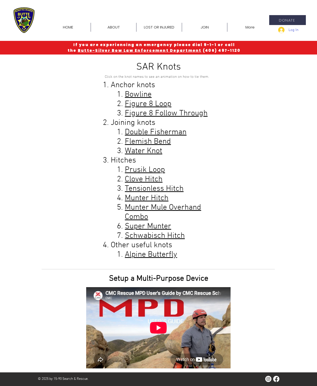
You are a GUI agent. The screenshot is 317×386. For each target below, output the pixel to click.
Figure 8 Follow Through (166, 113)
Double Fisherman (155, 132)
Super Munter (148, 226)
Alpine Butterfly (151, 254)
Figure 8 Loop (148, 104)
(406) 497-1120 (222, 50)
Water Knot (143, 151)
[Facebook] (276, 379)
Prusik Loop (145, 170)
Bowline (138, 94)
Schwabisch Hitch (155, 236)
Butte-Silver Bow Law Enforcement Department (140, 50)
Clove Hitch (143, 179)
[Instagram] (268, 379)
